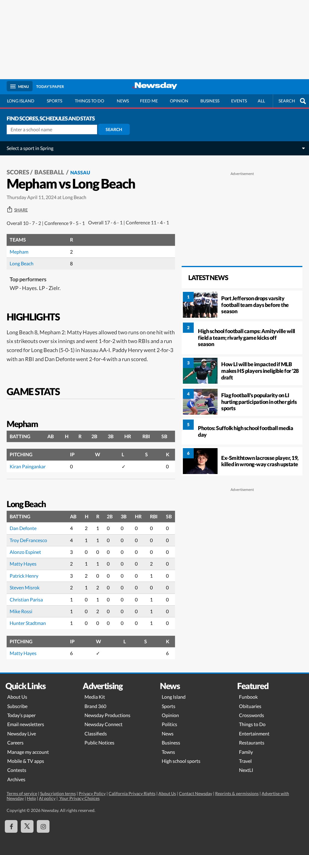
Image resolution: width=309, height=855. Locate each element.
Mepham (19, 251)
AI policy (47, 798)
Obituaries (250, 706)
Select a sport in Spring (30, 148)
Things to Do (252, 724)
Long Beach (21, 263)
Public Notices (99, 742)
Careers (15, 742)
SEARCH (287, 100)
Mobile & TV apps (25, 761)
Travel (245, 761)
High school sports (181, 761)
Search (114, 129)
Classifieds (95, 733)
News (123, 100)
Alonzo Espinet (25, 552)
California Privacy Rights (132, 793)
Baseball (49, 172)
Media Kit (94, 697)
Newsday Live (21, 733)
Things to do (89, 100)
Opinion (179, 100)
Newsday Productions (107, 715)
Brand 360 (95, 706)
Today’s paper (21, 715)
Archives (16, 779)
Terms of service (22, 793)
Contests (16, 770)
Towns (168, 752)
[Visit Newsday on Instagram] (43, 826)
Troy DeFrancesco (28, 540)
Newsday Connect (103, 724)
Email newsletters (25, 724)
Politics (169, 724)
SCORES (18, 172)
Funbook (248, 697)
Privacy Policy (92, 793)
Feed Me (149, 100)
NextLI (246, 770)
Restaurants (251, 742)
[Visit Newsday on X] (27, 826)
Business (209, 100)
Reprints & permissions (237, 793)
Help (31, 798)
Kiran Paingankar (28, 466)
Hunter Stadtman (28, 623)
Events (239, 100)
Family (246, 752)
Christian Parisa (26, 599)
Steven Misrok (25, 587)
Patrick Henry (24, 576)
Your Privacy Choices (79, 798)
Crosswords (251, 715)
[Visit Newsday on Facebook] (11, 826)
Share (21, 210)
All (261, 100)
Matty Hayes (23, 563)
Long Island (20, 100)
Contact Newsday (195, 793)
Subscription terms (58, 793)
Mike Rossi (21, 611)
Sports (54, 100)
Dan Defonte (23, 528)
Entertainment (254, 733)
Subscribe (17, 706)
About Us (17, 697)
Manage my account (28, 752)
